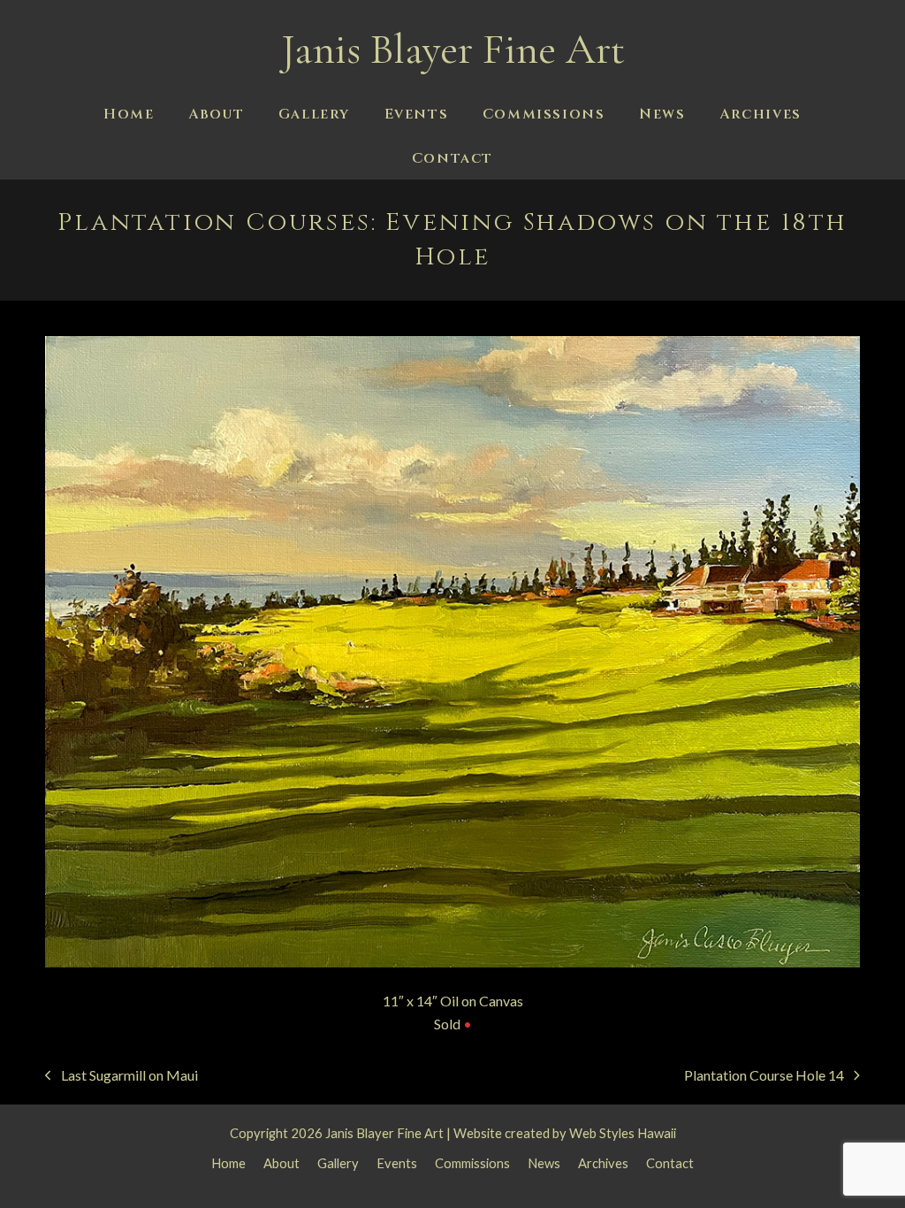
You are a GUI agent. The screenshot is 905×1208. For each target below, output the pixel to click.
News (544, 1163)
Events (396, 1163)
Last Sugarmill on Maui (121, 1077)
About (281, 1163)
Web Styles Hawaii (622, 1133)
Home (228, 1163)
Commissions (472, 1163)
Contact (670, 1163)
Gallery (338, 1163)
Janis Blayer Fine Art (453, 49)
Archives (603, 1163)
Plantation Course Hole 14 (764, 1077)
